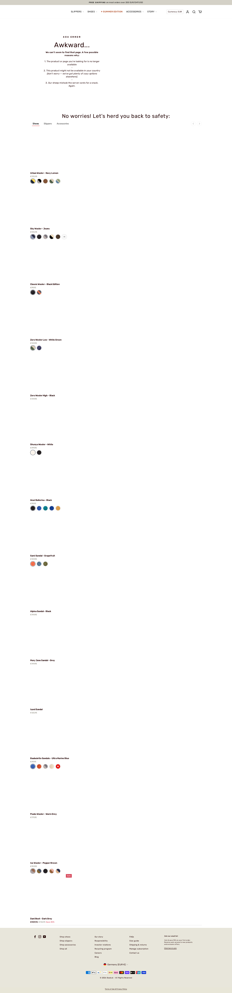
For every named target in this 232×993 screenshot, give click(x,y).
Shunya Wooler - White (41, 444)
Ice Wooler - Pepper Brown (43, 863)
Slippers (48, 123)
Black (39, 452)
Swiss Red (58, 766)
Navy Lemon (32, 181)
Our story (99, 937)
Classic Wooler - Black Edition (45, 284)
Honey (58, 508)
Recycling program (103, 949)
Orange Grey (39, 292)
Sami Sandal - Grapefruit (42, 556)
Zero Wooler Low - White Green (46, 340)
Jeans (32, 237)
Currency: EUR (175, 12)
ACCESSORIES (134, 11)
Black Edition (39, 236)
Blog (97, 957)
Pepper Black (39, 181)
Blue (39, 508)
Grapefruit (32, 564)
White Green (32, 348)
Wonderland (58, 181)
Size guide (134, 941)
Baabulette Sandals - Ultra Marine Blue (49, 758)
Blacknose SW (51, 236)
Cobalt (51, 508)
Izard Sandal (36, 709)
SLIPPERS (76, 11)
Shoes (36, 123)
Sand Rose (51, 871)
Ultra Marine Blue (32, 766)
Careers (98, 953)
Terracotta (39, 766)
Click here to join (170, 948)
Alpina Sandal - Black (40, 611)
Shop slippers (66, 941)
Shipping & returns (138, 945)
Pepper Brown (32, 871)
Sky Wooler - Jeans (40, 229)
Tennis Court (51, 181)
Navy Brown (58, 871)
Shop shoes (65, 937)
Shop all (63, 949)
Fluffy (51, 766)
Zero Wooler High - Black (42, 395)
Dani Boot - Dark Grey (41, 919)
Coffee (45, 181)
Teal (45, 508)
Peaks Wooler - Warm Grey (43, 814)
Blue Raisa (39, 871)
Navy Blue (39, 348)
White (32, 452)
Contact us (134, 953)
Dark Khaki (45, 564)
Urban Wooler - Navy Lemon (44, 173)
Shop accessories (68, 945)
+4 (64, 237)
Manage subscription (138, 949)
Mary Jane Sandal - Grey (42, 660)
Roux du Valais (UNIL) (58, 236)
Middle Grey (45, 236)
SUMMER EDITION (113, 11)
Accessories (63, 123)
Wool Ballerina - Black (41, 500)
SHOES (91, 11)
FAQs (131, 937)
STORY (151, 11)
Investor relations (103, 945)
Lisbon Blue (39, 564)
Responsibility (101, 941)
